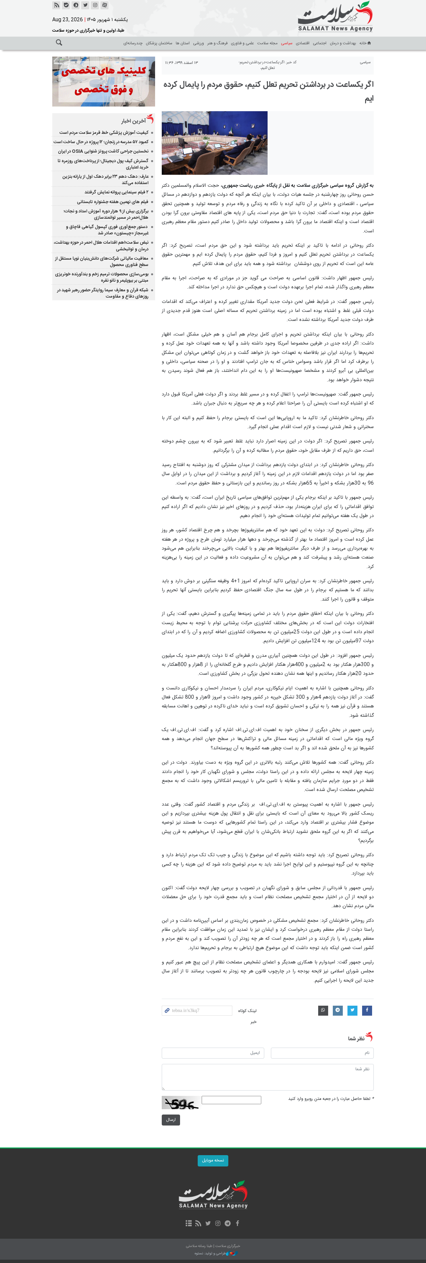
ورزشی (198, 43)
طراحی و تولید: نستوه (210, 1254)
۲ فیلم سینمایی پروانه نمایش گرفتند (116, 192)
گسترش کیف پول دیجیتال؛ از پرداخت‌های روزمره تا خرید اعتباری (103, 164)
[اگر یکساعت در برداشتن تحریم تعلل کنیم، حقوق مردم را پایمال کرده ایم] (215, 143)
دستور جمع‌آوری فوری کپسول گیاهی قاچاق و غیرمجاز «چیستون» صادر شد (107, 230)
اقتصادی (303, 43)
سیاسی (287, 43)
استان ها (183, 43)
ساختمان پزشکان (159, 43)
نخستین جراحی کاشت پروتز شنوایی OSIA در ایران (103, 151)
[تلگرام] (227, 1224)
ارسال (171, 1120)
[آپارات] (104, 5)
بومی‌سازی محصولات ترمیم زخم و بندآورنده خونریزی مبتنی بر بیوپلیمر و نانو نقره (101, 277)
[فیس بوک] (237, 1224)
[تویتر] (85, 5)
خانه (362, 43)
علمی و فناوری (242, 43)
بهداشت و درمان (343, 43)
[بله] (66, 5)
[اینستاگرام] (95, 5)
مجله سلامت (267, 43)
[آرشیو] (188, 1224)
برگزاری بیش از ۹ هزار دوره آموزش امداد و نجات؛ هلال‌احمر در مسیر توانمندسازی (106, 214)
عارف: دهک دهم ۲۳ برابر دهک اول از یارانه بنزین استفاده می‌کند (105, 180)
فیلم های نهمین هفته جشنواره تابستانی (112, 202)
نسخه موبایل (213, 1160)
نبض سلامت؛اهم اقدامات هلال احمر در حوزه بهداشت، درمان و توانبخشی (101, 246)
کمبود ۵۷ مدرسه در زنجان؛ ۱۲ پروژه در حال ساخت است (101, 142)
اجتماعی (319, 43)
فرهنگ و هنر (217, 43)
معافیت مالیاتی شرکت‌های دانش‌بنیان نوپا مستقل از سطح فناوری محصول (101, 262)
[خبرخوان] (56, 5)
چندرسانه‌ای (132, 43)
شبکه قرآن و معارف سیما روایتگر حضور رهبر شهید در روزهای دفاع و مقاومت (102, 293)
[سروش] (76, 5)
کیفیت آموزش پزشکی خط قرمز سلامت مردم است (104, 132)
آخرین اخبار (133, 121)
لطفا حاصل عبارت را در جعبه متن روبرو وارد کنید (331, 1099)
